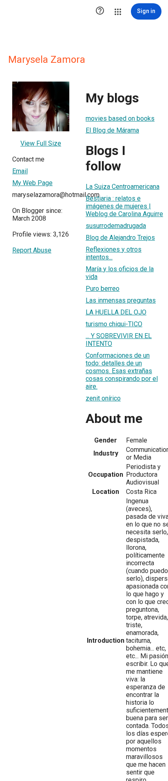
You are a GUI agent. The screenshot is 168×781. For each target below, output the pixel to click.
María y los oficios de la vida (120, 273)
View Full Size (40, 143)
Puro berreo (102, 288)
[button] (100, 11)
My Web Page (32, 183)
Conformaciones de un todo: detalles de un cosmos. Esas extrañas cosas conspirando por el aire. (122, 371)
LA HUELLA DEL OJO (116, 312)
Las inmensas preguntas (121, 300)
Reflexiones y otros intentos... (113, 253)
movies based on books (120, 118)
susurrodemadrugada (116, 226)
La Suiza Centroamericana (122, 186)
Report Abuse (31, 250)
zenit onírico (103, 398)
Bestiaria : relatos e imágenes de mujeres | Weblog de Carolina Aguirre (124, 206)
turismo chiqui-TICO (114, 324)
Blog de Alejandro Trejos (120, 237)
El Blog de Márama (112, 130)
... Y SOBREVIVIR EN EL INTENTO (119, 339)
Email (20, 171)
